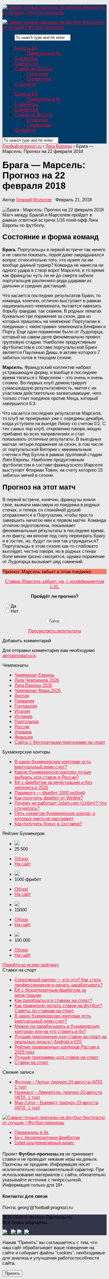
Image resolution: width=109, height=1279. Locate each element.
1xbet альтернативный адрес (44, 1142)
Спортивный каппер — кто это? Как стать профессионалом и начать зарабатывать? (59, 982)
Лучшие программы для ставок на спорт (56, 1057)
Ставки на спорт (31, 1062)
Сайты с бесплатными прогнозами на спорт (60, 742)
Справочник (39, 78)
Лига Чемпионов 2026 (37, 680)
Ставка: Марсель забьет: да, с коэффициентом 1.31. (54, 584)
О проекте (25, 84)
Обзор (21, 858)
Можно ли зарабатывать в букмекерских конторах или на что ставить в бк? (57, 1029)
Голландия (26, 706)
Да (13, 605)
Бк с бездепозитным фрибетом (47, 1137)
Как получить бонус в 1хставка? (48, 823)
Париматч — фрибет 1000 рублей (50, 792)
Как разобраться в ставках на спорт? (53, 1000)
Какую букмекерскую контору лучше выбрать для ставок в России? (53, 774)
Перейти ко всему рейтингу (30, 964)
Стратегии (37, 73)
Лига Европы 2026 (33, 685)
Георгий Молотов (33, 199)
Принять (12, 1273)
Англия (22, 695)
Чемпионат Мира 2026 (38, 690)
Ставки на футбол (34, 68)
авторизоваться (18, 655)
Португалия (27, 721)
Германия (24, 700)
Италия (22, 711)
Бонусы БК (26, 47)
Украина (23, 731)
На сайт (23, 863)
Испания (23, 716)
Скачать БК (27, 63)
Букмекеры (26, 58)
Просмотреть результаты (54, 630)
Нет (14, 611)
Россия (22, 726)
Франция (24, 737)
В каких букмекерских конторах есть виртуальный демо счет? (53, 764)
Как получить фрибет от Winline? (49, 797)
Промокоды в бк (44, 53)
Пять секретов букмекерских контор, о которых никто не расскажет (55, 816)
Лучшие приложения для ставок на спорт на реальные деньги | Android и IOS (61, 1039)
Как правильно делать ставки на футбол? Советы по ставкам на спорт (58, 1008)
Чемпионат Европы (34, 675)
